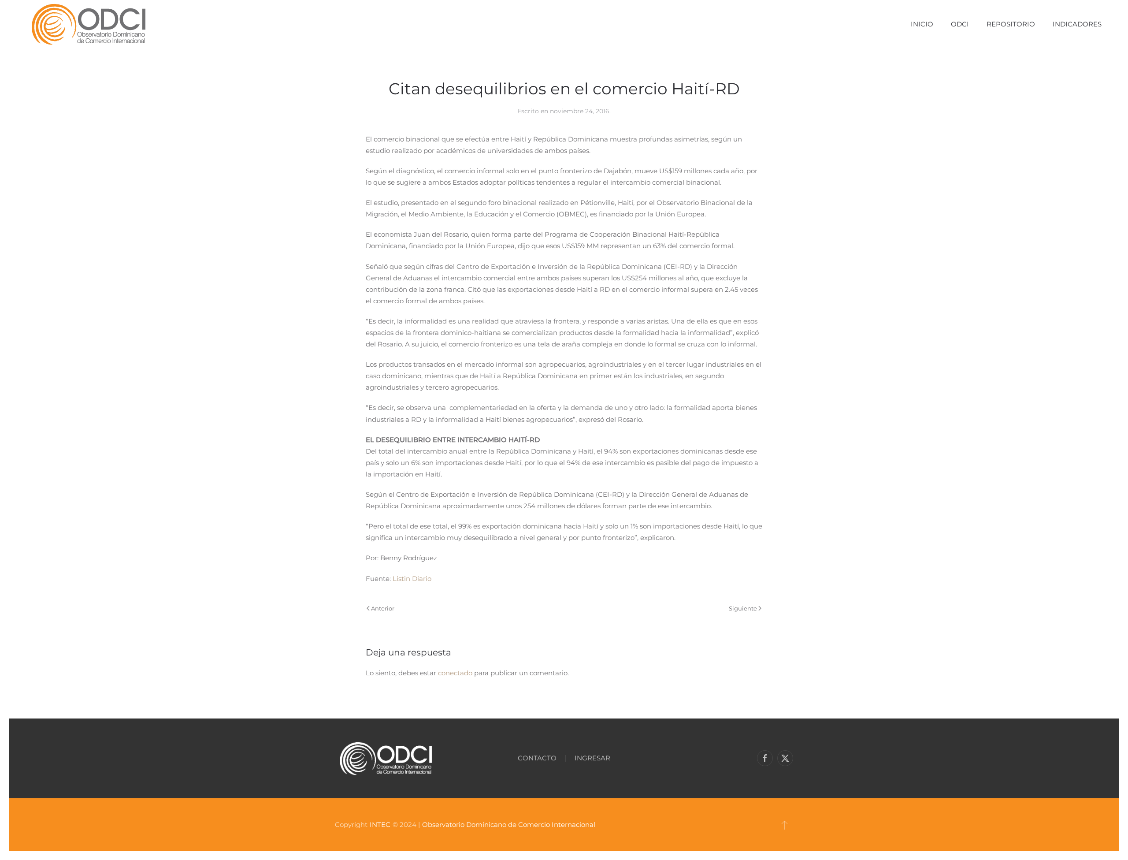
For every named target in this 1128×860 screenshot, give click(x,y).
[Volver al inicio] (88, 24)
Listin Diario (412, 578)
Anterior (382, 608)
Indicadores (1077, 24)
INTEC (380, 824)
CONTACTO (537, 758)
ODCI (960, 24)
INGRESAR (592, 758)
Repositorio (1011, 24)
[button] (784, 825)
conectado (455, 673)
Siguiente (743, 608)
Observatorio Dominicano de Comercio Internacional (508, 824)
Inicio (922, 24)
